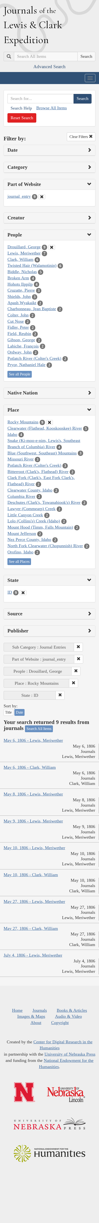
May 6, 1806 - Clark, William (30, 767)
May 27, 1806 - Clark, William (31, 928)
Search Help (21, 108)
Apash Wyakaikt (21, 302)
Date (19, 712)
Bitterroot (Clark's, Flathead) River (37, 471)
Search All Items (38, 729)
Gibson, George (21, 339)
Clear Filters (79, 137)
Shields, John (19, 296)
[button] (78, 647)
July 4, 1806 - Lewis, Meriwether (33, 955)
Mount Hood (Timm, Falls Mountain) (40, 527)
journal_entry (19, 196)
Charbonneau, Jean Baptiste (31, 308)
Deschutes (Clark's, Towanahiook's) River (43, 502)
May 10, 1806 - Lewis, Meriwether (34, 847)
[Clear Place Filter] (49, 422)
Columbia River (21, 496)
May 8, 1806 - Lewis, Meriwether (33, 794)
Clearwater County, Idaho (29, 490)
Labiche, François (23, 346)
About (36, 1022)
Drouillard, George (24, 246)
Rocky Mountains (22, 422)
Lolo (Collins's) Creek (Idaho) (33, 521)
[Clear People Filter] (51, 247)
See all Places (19, 561)
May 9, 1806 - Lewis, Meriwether (33, 821)
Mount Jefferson (21, 533)
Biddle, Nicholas (22, 271)
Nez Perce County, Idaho (29, 539)
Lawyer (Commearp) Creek (31, 508)
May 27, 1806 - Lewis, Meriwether (34, 901)
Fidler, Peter (18, 327)
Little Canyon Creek (25, 515)
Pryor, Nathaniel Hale (26, 364)
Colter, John (18, 315)
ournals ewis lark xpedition (33, 25)
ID (9, 592)
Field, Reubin (19, 333)
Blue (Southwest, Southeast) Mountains (42, 453)
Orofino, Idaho (20, 552)
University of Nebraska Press (69, 1054)
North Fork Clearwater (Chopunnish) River (45, 545)
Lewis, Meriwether (24, 253)
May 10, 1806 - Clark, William (31, 874)
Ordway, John (19, 352)
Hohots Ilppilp (20, 284)
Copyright (60, 1022)
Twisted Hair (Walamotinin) (31, 265)
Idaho (12, 434)
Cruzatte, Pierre (21, 290)
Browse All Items (51, 107)
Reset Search (22, 117)
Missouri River (20, 459)
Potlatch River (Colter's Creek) (34, 358)
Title (8, 712)
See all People (19, 374)
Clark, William (20, 259)
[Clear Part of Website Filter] (41, 196)
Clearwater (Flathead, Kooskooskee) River (44, 428)
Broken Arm (18, 278)
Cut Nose (15, 321)
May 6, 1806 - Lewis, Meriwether (33, 740)
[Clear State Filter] (23, 592)
